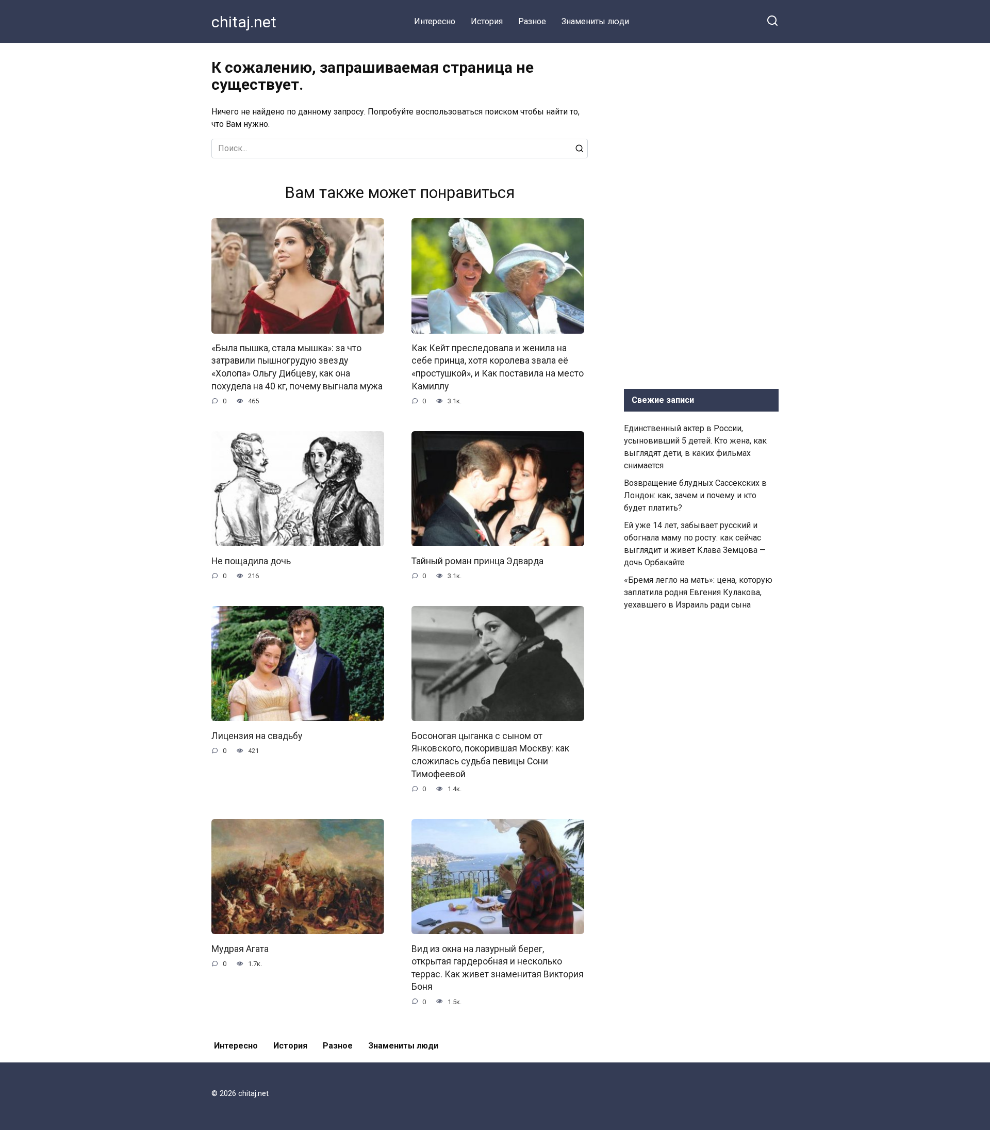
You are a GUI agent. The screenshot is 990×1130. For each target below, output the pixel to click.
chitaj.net (243, 22)
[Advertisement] (701, 213)
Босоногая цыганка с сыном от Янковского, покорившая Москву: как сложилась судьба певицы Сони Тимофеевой (490, 754)
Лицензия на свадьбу (256, 735)
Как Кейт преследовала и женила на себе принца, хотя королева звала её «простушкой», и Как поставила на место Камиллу (497, 367)
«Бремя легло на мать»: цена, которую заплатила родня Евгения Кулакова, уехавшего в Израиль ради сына (698, 592)
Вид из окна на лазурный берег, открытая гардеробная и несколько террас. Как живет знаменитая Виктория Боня (497, 967)
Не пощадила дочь (251, 560)
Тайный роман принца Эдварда (477, 560)
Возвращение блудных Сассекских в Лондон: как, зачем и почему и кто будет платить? (695, 495)
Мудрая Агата (240, 948)
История (487, 21)
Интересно (434, 21)
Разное (532, 21)
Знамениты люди (595, 21)
